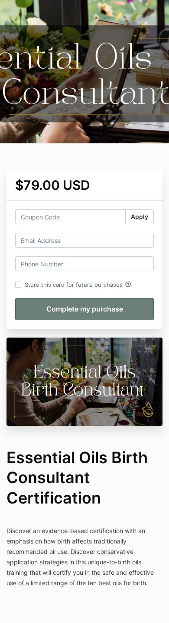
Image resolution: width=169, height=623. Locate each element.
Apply (139, 216)
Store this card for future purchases (78, 284)
